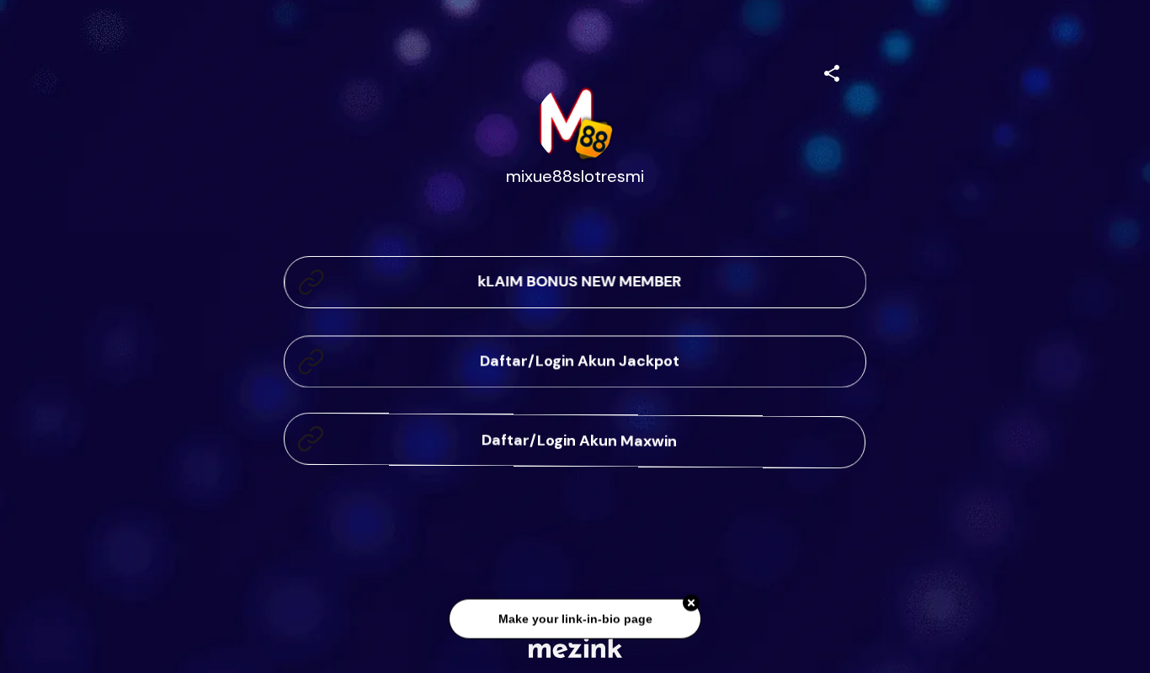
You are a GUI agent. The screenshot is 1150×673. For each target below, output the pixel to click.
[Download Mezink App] (575, 647)
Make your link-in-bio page (575, 618)
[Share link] (832, 70)
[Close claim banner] (691, 602)
